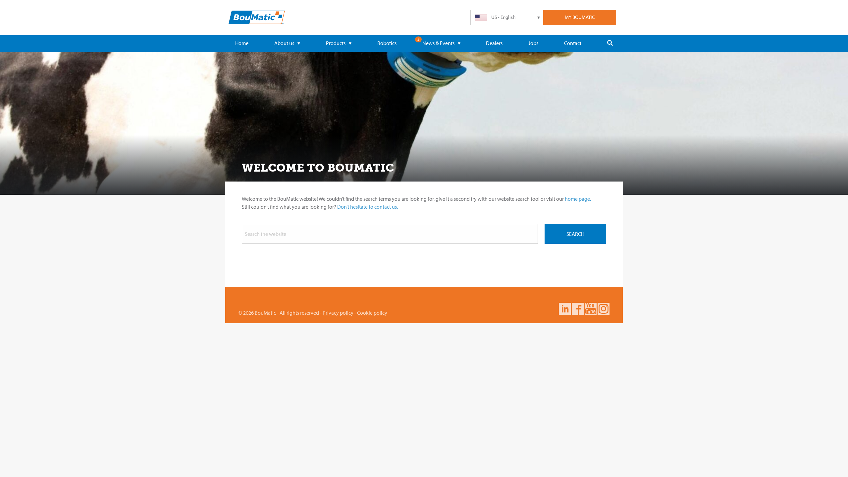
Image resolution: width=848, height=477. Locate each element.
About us (284, 43)
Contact (572, 43)
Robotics (387, 43)
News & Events (438, 43)
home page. (578, 198)
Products (335, 43)
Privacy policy (338, 312)
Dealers (494, 43)
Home (241, 43)
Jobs (533, 43)
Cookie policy (372, 312)
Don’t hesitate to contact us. (367, 206)
